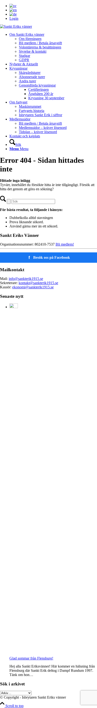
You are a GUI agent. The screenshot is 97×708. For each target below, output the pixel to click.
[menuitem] (53, 6)
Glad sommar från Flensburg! (31, 658)
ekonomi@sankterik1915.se (33, 287)
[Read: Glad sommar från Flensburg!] (13, 307)
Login (13, 18)
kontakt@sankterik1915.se (38, 283)
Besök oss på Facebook (49, 257)
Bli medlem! (65, 244)
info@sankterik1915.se (26, 279)
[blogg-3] (16, 26)
